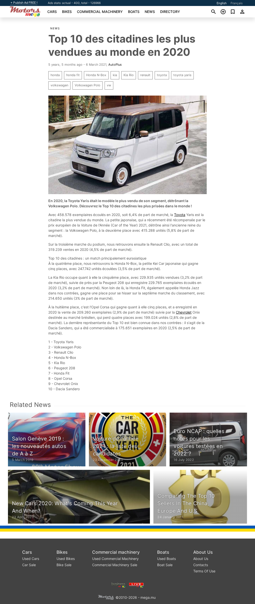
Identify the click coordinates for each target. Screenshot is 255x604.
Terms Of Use (204, 571)
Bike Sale (64, 565)
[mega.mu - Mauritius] (106, 597)
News (150, 11)
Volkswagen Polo (87, 85)
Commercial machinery (100, 11)
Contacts (200, 565)
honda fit (73, 75)
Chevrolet (183, 312)
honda (55, 75)
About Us (203, 552)
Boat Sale (165, 565)
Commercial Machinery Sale (114, 565)
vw (109, 85)
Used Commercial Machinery (115, 558)
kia (115, 75)
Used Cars (30, 558)
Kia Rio (129, 75)
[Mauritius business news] (119, 584)
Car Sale (29, 565)
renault (145, 75)
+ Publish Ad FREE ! (23, 2)
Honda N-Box (96, 75)
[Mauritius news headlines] (136, 584)
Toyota (179, 215)
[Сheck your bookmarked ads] (233, 12)
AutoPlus (115, 64)
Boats (133, 11)
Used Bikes (66, 558)
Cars (52, 11)
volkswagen (59, 85)
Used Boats (166, 558)
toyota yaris (182, 75)
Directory (170, 11)
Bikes (67, 11)
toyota (162, 75)
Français (237, 3)
